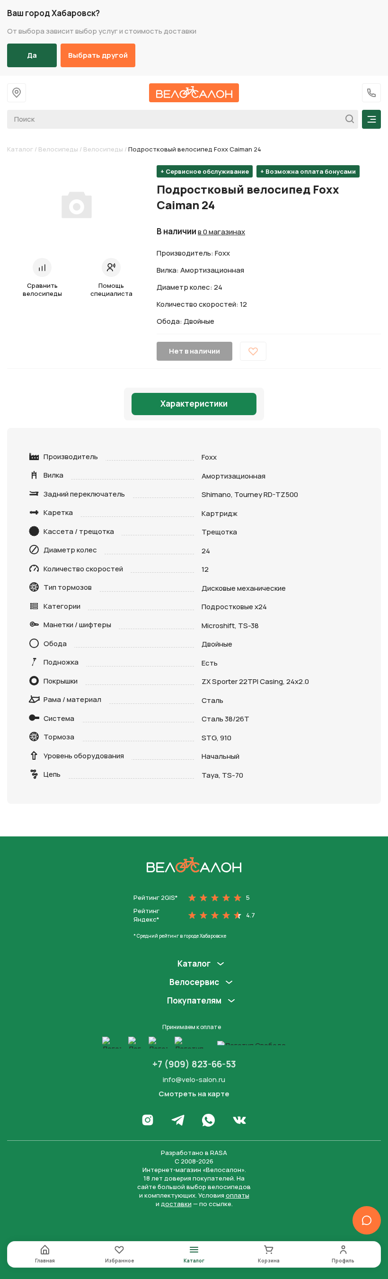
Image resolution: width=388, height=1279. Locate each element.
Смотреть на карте (194, 1094)
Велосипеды (58, 149)
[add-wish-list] (253, 351)
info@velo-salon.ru (194, 1079)
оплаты (237, 1195)
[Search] (347, 119)
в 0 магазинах (221, 232)
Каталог (20, 149)
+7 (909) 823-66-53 (194, 1064)
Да (32, 55)
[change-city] (16, 92)
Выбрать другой (98, 55)
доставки (176, 1203)
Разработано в (194, 1152)
